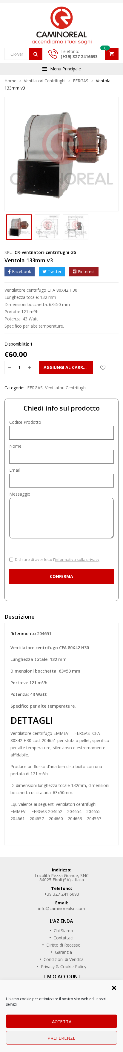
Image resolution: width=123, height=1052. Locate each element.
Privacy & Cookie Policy (63, 966)
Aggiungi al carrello (68, 367)
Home (10, 81)
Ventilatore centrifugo (31, 733)
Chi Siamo (63, 930)
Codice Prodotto (25, 422)
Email (14, 470)
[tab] (61, 618)
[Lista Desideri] (102, 367)
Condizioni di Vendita (64, 959)
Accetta (61, 1021)
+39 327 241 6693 (61, 894)
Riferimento (23, 633)
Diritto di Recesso (63, 945)
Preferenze (61, 1038)
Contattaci (63, 938)
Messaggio (19, 494)
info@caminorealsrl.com (61, 908)
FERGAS (80, 81)
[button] (114, 987)
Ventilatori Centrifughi (44, 81)
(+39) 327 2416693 (79, 56)
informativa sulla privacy (77, 559)
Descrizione (19, 616)
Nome (15, 446)
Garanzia (63, 952)
